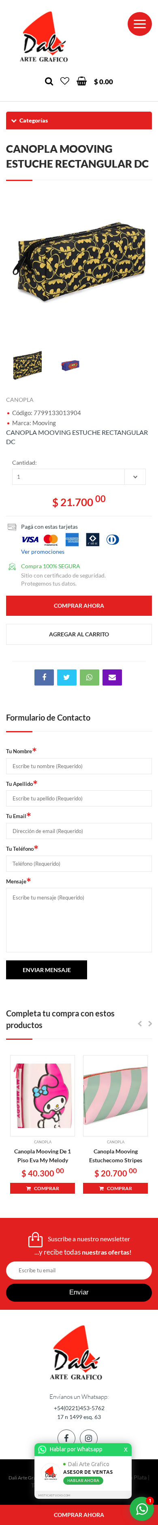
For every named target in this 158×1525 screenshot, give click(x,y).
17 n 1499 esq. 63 (79, 1416)
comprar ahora (79, 1514)
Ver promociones (42, 551)
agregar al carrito (79, 634)
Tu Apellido (22, 784)
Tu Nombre (21, 751)
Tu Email (18, 816)
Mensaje (18, 881)
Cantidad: (24, 462)
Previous (16, 263)
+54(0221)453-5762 (79, 1407)
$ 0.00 (103, 81)
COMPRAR (45, 1188)
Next (142, 263)
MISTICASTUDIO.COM (54, 1495)
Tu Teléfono (22, 849)
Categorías (33, 120)
